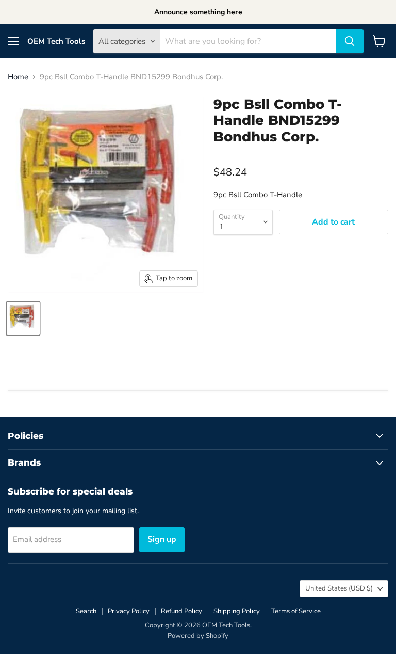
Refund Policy (181, 611)
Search (86, 611)
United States (339, 588)
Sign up (161, 539)
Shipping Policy (236, 611)
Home (18, 77)
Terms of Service (296, 611)
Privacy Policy (129, 611)
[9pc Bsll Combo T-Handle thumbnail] (23, 318)
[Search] (350, 41)
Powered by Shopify (198, 636)
